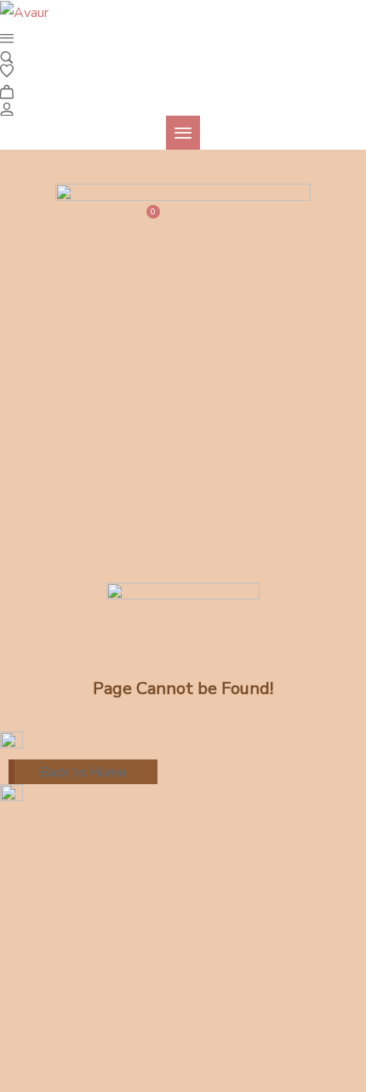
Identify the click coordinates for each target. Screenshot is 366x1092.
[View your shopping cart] (7, 89)
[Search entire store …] (7, 56)
